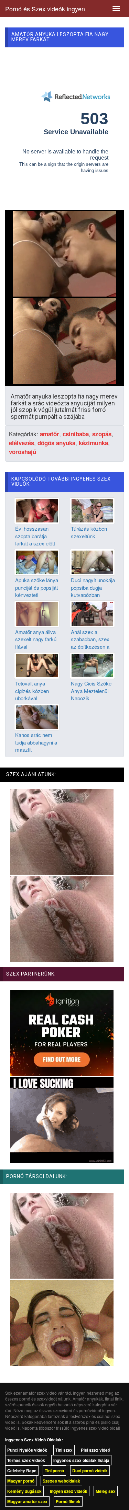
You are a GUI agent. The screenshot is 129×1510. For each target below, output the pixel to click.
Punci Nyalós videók (27, 1450)
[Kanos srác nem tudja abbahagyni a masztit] (37, 716)
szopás (101, 434)
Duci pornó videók (90, 1470)
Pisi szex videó (95, 1450)
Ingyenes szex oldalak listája (81, 1460)
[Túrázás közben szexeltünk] (92, 510)
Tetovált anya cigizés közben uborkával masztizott (32, 694)
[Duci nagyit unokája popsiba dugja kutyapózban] (92, 561)
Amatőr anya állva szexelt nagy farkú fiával (35, 639)
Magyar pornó (20, 1481)
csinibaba (76, 434)
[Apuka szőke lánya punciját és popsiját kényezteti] (37, 561)
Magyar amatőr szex (27, 1501)
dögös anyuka (56, 443)
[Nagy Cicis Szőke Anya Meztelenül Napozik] (92, 664)
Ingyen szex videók (68, 1491)
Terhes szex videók (26, 1460)
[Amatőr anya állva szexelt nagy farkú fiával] (37, 613)
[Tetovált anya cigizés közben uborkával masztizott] (37, 664)
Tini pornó (54, 1470)
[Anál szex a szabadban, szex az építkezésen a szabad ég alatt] (92, 613)
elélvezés (21, 443)
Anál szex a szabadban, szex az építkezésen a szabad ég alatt (90, 642)
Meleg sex (106, 1491)
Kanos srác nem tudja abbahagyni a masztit (36, 742)
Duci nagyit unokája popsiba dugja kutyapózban (93, 587)
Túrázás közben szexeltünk (89, 532)
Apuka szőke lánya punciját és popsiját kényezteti (36, 587)
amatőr (49, 434)
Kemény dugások (24, 1491)
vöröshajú (22, 452)
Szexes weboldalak (61, 1481)
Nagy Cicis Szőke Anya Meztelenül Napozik (91, 691)
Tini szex (64, 1450)
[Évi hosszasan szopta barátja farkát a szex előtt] (37, 510)
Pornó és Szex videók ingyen (45, 8)
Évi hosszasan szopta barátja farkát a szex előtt (35, 536)
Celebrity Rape (21, 1470)
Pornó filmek (68, 1501)
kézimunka (93, 443)
